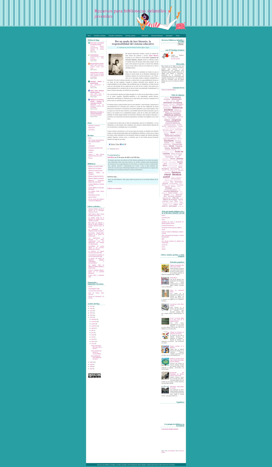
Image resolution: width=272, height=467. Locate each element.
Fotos (179, 149)
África (167, 101)
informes (177, 157)
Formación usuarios (170, 150)
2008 (91, 366)
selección (175, 198)
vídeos (175, 204)
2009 (91, 364)
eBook (172, 132)
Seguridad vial (166, 198)
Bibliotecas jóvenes (175, 111)
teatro (171, 201)
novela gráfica (174, 183)
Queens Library (92, 197)
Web (180, 204)
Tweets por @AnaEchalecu (169, 89)
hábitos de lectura (176, 154)
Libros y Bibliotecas (172, 170)
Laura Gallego (172, 162)
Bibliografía (145, 35)
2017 (91, 306)
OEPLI (180, 183)
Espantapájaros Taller (94, 288)
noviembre (94, 321)
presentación (177, 188)
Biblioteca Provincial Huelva (95, 170)
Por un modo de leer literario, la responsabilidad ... (96, 352)
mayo (93, 334)
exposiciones (167, 144)
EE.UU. (180, 139)
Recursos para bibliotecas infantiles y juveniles (132, 13)
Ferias (165, 146)
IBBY (179, 155)
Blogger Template (146, 464)
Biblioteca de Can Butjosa (94, 168)
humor (175, 155)
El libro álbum (173, 277)
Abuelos (167, 97)
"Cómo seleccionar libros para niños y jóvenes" (96, 347)
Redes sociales (173, 193)
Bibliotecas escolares (173, 108)
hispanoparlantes (168, 155)
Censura (180, 116)
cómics (167, 120)
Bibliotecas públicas (172, 115)
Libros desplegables (172, 167)
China (165, 118)
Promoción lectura (171, 190)
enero (93, 343)
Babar (89, 138)
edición (166, 134)
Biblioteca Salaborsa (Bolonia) (96, 178)
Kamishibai (175, 160)
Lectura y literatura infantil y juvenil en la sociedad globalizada (96, 272)
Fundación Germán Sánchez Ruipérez (172, 227)
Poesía (173, 186)
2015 (91, 308)
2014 (91, 310)
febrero (93, 341)
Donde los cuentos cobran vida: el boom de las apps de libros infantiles (177, 360)
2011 (91, 317)
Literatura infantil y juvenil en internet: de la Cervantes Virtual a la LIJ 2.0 (96, 210)
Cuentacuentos (172, 126)
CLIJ (89, 143)
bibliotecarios (167, 108)
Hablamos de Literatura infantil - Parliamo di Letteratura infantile (97, 101)
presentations (171, 450)
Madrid (173, 177)
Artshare (172, 464)
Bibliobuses (172, 104)
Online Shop (162, 464)
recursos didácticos (171, 191)
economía (179, 132)
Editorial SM (178, 134)
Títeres (181, 201)
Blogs (164, 116)
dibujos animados (178, 130)
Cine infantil (171, 118)
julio (92, 330)
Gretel (163, 229)
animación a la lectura (172, 103)
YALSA (163, 249)
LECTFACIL (91, 129)
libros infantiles (175, 169)
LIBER (165, 164)
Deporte (172, 129)
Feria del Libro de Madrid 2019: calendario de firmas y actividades (97, 76)
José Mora (111, 157)
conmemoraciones (173, 122)
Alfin (177, 101)
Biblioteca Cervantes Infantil (95, 166)
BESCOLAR (91, 127)
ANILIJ (163, 215)
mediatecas (179, 177)
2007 (91, 368)
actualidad (167, 99)
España (166, 142)
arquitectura (165, 104)
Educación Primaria (176, 137)
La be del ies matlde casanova (170, 429)
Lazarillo (90, 152)
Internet (172, 159)
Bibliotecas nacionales (172, 113)
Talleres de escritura (170, 199)
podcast (167, 186)
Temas (178, 35)
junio (92, 332)
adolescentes (176, 99)
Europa (172, 142)
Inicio (89, 35)
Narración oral (177, 180)
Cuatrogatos (91, 145)
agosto (93, 328)
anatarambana (94, 55)
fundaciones (166, 151)
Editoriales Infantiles (172, 136)
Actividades (169, 35)
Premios (169, 188)
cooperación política (170, 125)
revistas (166, 194)
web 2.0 (164, 206)
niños (171, 182)
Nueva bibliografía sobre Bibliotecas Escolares (96, 357)
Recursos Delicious (157, 35)
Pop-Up (179, 186)
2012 (91, 315)
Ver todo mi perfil (175, 58)
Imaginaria (91, 150)
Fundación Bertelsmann (168, 225)
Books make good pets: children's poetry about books (97, 67)
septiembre (94, 326)
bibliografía (179, 104)
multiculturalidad (176, 179)
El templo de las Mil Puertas (95, 148)
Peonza (90, 158)
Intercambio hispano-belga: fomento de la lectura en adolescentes (96, 234)
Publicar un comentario (114, 188)
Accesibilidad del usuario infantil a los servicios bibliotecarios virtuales (96, 248)
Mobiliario (167, 178)
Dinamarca (166, 132)
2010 (91, 362)
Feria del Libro (177, 144)
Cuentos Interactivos (170, 127)
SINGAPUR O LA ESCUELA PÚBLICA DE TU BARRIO (97, 106)
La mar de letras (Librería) (95, 290)
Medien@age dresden (94, 195)
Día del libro (178, 129)
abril (92, 337)
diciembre (94, 319)
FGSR (171, 146)
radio (179, 189)
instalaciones (165, 158)
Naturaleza (166, 182)
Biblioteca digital (177, 106)
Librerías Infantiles (172, 163)
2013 (91, 313)
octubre (93, 323)
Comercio (179, 118)
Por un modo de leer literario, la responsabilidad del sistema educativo (133, 42)
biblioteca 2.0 (167, 106)
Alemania (172, 101)
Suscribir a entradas (100, 35)
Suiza (181, 198)
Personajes (180, 185)
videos (170, 204)
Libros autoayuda (173, 165)
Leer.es (90, 286)
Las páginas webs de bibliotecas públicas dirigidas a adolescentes (96, 266)
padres (164, 185)
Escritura (178, 141)
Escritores (169, 140)
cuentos (180, 126)
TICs (176, 201)
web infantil (172, 206)
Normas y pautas (130, 35)
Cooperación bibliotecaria (172, 123)
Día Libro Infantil (167, 131)
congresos (176, 120)
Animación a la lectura (94, 125)
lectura (117, 148)
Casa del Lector (172, 116)
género (172, 151)
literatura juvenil (172, 175)
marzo (93, 339)
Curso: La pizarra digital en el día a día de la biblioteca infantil (177, 320)
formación (175, 148)
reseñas (181, 193)
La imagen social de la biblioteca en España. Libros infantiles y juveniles (96, 219)
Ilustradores (170, 157)
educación (167, 137)
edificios (172, 134)
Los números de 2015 (95, 115)
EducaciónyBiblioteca (169, 139)
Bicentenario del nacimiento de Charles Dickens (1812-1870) (177, 374)
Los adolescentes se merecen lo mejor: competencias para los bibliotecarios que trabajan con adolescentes (96, 241)
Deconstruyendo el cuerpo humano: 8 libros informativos (97, 58)
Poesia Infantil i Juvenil (96, 63)
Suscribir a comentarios (115, 35)
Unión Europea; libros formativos (170, 203)
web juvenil (180, 206)
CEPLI (163, 219)
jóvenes (180, 159)
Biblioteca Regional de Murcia (95, 176)
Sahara (172, 194)
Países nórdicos (171, 185)
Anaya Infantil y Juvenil (96, 72)
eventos (178, 142)
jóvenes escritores (167, 160)
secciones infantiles (174, 196)
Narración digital (169, 180)
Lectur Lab (164, 244)
